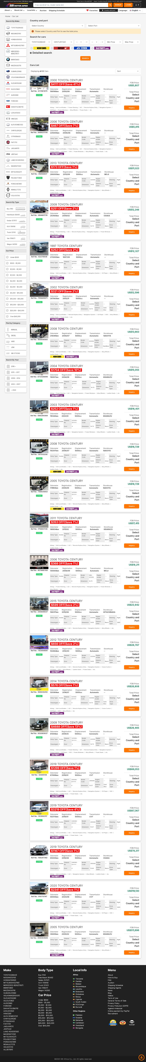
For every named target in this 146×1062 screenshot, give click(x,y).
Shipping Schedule (57, 10)
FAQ (109, 980)
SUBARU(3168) (16, 71)
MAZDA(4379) (16, 65)
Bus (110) (10, 209)
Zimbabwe (80, 994)
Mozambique (81, 986)
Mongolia (79, 1028)
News (110, 990)
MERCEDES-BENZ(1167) (15, 52)
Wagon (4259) (12, 244)
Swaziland (80, 1025)
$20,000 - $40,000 (17, 310)
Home (7, 16)
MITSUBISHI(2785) (17, 45)
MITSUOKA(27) (16, 172)
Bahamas (79, 1020)
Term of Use (113, 998)
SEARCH (85, 58)
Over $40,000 (15, 316)
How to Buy (113, 977)
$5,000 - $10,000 (16, 293)
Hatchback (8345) (13, 215)
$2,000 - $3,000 (16, 281)
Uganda (79, 999)
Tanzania (79, 979)
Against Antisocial (115, 1008)
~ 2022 (13, 390)
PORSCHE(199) (16, 184)
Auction (43, 10)
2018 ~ (13, 366)
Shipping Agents (114, 988)
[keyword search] (110, 5)
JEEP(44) (14, 154)
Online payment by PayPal (118, 1011)
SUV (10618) (11, 226)
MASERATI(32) (16, 166)
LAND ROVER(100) (17, 160)
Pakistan (79, 1015)
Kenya (78, 997)
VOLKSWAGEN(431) (18, 77)
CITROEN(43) (16, 136)
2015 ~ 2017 (15, 372)
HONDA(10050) (16, 39)
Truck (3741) (11, 232)
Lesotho (79, 989)
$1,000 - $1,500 (15, 269)
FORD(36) (14, 101)
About (110, 975)
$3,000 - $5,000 (16, 287)
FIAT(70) (14, 142)
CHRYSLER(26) (16, 130)
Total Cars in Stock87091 (84, 1)
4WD (13, 341)
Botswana (80, 992)
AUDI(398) (14, 95)
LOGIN (128, 5)
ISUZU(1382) (15, 89)
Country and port (109, 10)
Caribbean (80, 1023)
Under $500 (14, 257)
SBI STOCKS (15, 353)
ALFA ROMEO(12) (17, 125)
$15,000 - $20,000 (17, 305)
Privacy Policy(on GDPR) (118, 1006)
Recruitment (113, 1013)
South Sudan (81, 1002)
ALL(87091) (8, 1049)
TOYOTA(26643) (17, 28)
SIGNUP (118, 5)
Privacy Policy (113, 1003)
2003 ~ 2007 (15, 384)
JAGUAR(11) (15, 148)
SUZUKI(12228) (16, 83)
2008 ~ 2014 (15, 378)
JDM (12, 347)
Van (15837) (11, 238)
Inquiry (132, 108)
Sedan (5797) (12, 220)
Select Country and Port (132, 98)
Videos (110, 995)
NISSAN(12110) (16, 33)
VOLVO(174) (15, 195)
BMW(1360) (15, 60)
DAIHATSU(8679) (17, 107)
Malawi (78, 984)
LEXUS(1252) (15, 113)
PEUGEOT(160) (16, 178)
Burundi (79, 1007)
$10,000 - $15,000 (16, 299)
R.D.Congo (80, 1004)
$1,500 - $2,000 (16, 275)
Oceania (79, 1018)
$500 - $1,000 (15, 263)
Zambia (78, 981)
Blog (109, 993)
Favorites (93, 10)
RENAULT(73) (16, 190)
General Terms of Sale (117, 1001)
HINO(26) (14, 119)
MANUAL (14, 330)
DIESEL (13, 335)
